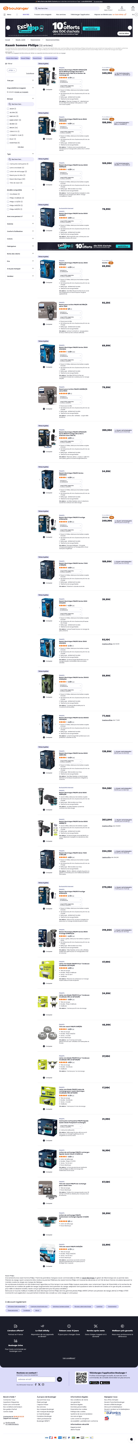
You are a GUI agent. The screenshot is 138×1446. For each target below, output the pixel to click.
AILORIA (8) (14, 112)
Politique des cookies (78, 1412)
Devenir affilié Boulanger (113, 1405)
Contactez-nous (9, 1400)
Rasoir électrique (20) (17, 179)
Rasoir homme (35, 40)
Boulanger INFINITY (43, 1421)
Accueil (7, 40)
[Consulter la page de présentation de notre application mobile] (94, 1382)
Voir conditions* (69, 1358)
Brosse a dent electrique (83, 1306)
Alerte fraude (75, 1430)
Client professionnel (44, 1419)
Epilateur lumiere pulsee (61, 1306)
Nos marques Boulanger (45, 1409)
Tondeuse (26, 1310)
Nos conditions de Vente (79, 1400)
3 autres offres (107, 720)
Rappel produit (76, 1427)
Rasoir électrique (12, 58)
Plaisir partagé (42, 1402)
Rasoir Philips (25, 58)
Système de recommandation (81, 1414)
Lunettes (99, 1306)
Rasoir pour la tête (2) (17, 175)
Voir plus (21, 147)
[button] (136, 14)
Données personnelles (78, 1407)
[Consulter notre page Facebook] (35, 1385)
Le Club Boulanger (43, 1414)
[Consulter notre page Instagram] (43, 1385)
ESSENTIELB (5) (15, 143)
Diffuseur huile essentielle (16, 1306)
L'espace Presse (42, 1405)
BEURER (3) (13, 124)
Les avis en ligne (76, 1416)
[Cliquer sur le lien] (69, 28)
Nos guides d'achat (10, 1409)
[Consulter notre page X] (39, 1385)
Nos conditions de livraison (12, 1407)
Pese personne (13, 1310)
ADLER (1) (13, 109)
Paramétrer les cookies (79, 1409)
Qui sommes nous (43, 1400)
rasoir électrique (88, 1278)
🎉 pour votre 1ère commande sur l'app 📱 (69, 1)
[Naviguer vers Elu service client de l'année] (119, 1418)
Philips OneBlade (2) (17, 198)
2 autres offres (107, 644)
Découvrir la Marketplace (113, 1407)
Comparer (49, 89)
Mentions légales (77, 1405)
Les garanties (75, 1402)
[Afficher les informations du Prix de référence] (111, 68)
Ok (59, 1379)
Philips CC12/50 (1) (16, 202)
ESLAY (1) (13, 139)
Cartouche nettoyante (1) (19, 164)
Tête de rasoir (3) (16, 183)
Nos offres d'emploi (111, 1400)
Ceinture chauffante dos (39, 1306)
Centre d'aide (8, 1412)
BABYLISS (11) (14, 116)
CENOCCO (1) (14, 131)
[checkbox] (8, 109)
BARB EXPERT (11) (15, 120)
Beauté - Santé (20, 40)
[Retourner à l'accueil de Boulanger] (16, 8)
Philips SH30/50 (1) (16, 205)
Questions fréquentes (11, 1402)
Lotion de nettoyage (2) (18, 171)
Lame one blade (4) (17, 168)
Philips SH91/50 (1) (16, 209)
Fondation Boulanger (44, 1416)
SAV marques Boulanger (45, 1412)
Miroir (37, 1310)
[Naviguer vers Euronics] (119, 1413)
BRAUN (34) (14, 128)
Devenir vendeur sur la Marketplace (117, 1409)
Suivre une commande (11, 1405)
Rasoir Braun (37, 58)
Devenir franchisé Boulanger (114, 1402)
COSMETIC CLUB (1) (16, 135)
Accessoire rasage (51, 58)
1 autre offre (106, 857)
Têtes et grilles (43, 63)
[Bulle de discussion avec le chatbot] (131, 1439)
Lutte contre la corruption (80, 1419)
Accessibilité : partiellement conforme (84, 1421)
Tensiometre (112, 1306)
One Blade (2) (15, 194)
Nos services (41, 1407)
